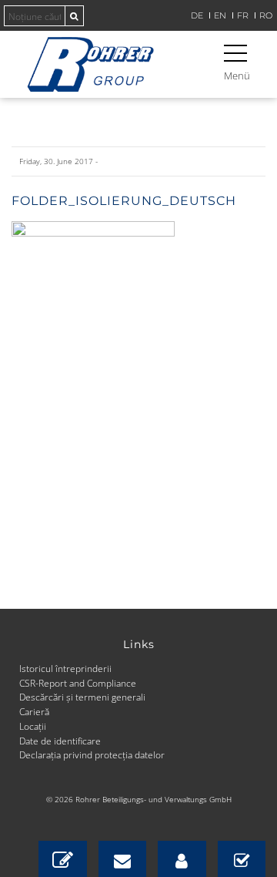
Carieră (34, 711)
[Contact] (62, 859)
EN (220, 16)
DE (197, 16)
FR (243, 16)
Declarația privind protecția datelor (92, 754)
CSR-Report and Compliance (77, 683)
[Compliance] (242, 859)
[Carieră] (182, 859)
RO (265, 16)
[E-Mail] (122, 859)
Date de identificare (60, 740)
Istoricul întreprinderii (65, 668)
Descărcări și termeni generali (82, 697)
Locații (32, 726)
